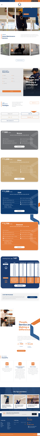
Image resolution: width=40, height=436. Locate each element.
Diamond (29, 117)
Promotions (2, 425)
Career (1, 426)
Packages (2, 423)
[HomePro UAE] (20, 4)
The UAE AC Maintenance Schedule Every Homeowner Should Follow (7, 406)
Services (2, 424)
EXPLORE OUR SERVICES (20, 60)
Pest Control (9, 120)
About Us (8, 424)
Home (1, 422)
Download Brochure (21, 350)
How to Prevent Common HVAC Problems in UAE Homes (19, 406)
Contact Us (34, 102)
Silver (9, 117)
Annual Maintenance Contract (9, 427)
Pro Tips (8, 422)
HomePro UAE (6, 434)
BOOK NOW (19, 146)
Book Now (8, 423)
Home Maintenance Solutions (16, 52)
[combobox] (16, 81)
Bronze (9, 113)
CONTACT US (32, 297)
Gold (29, 113)
